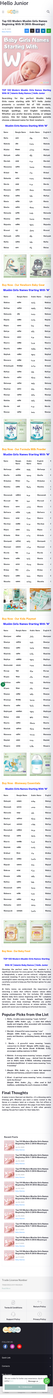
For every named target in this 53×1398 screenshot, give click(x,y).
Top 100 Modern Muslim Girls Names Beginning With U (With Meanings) (31, 1211)
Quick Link (6, 1358)
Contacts (6, 1366)
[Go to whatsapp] (47, 1381)
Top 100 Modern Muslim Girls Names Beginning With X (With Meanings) (31, 1170)
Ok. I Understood (25, 1387)
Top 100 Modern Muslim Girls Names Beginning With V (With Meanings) (31, 1197)
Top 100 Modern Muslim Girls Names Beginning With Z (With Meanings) (31, 1142)
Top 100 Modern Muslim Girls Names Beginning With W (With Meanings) (24, 23)
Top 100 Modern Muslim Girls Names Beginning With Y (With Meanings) (31, 1156)
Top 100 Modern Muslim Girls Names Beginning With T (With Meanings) (31, 1225)
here (11, 1381)
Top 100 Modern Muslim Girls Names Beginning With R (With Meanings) (31, 1252)
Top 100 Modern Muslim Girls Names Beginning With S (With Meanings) (31, 1239)
